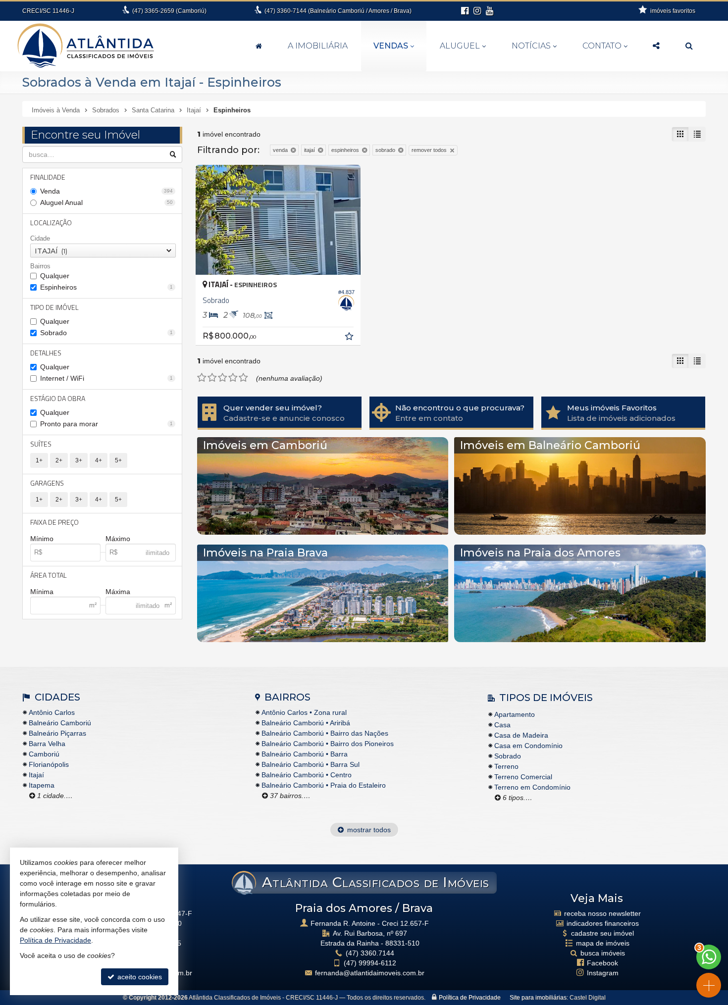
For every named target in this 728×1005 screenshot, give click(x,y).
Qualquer (54, 276)
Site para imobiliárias (538, 997)
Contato (602, 45)
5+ (118, 460)
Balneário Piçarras (57, 733)
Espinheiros (106, 287)
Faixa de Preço (54, 522)
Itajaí (36, 775)
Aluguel (460, 45)
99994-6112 (370, 963)
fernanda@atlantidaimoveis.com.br (369, 973)
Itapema (41, 785)
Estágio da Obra (57, 398)
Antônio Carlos (52, 712)
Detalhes (45, 353)
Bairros (40, 266)
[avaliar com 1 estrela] (202, 378)
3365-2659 (169, 10)
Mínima (41, 592)
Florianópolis (49, 764)
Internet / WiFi (106, 378)
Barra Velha (47, 744)
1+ (39, 460)
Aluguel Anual (106, 202)
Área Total (48, 575)
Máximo (117, 539)
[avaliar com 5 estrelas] (243, 378)
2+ (58, 460)
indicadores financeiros (603, 923)
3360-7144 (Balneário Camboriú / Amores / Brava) (338, 10)
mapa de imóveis (602, 943)
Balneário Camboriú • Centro (306, 775)
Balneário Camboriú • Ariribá (305, 723)
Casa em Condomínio (528, 746)
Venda (106, 191)
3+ (78, 460)
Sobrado (106, 333)
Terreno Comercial (523, 777)
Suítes (41, 444)
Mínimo (41, 539)
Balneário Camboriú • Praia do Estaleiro (323, 785)
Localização (51, 222)
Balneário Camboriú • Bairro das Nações (324, 733)
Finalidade (47, 177)
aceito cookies (138, 977)
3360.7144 (370, 953)
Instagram (603, 973)
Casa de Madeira (521, 735)
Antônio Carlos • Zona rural (304, 712)
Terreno (506, 766)
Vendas (390, 45)
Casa (502, 725)
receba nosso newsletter (602, 913)
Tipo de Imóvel (54, 307)
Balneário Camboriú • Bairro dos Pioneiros (327, 744)
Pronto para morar (106, 424)
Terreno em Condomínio (532, 787)
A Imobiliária (318, 45)
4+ (98, 460)
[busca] (689, 46)
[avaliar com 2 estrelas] (212, 378)
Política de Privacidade (470, 997)
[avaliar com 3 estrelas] (222, 378)
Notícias (531, 45)
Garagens (47, 483)
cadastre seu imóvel (602, 933)
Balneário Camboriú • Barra (304, 754)
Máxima (117, 592)
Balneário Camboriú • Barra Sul (310, 764)
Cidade (40, 238)
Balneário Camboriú (60, 723)
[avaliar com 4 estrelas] (233, 378)
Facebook (602, 963)
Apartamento (514, 714)
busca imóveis (602, 953)
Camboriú (44, 754)
